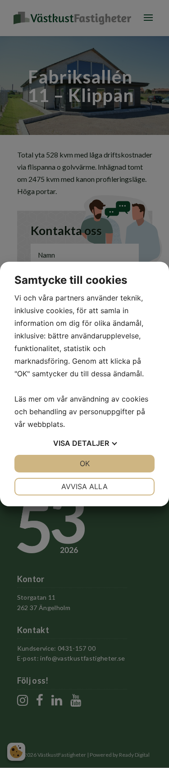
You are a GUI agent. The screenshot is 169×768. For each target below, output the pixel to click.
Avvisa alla (84, 486)
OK (85, 463)
